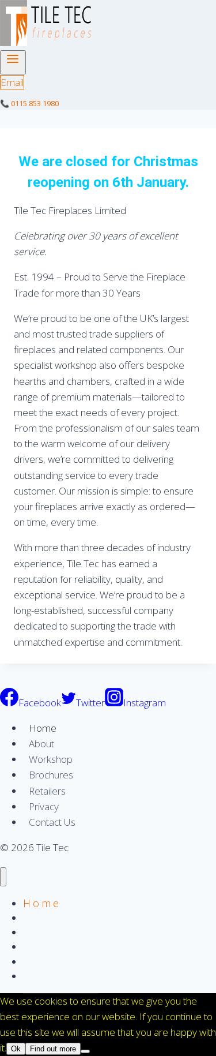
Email (12, 82)
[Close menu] (3, 876)
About (41, 743)
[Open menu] (13, 62)
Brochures (51, 774)
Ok (16, 1048)
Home (42, 728)
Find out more (53, 1048)
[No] (85, 1051)
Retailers (47, 790)
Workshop (51, 759)
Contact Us (52, 822)
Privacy (44, 806)
